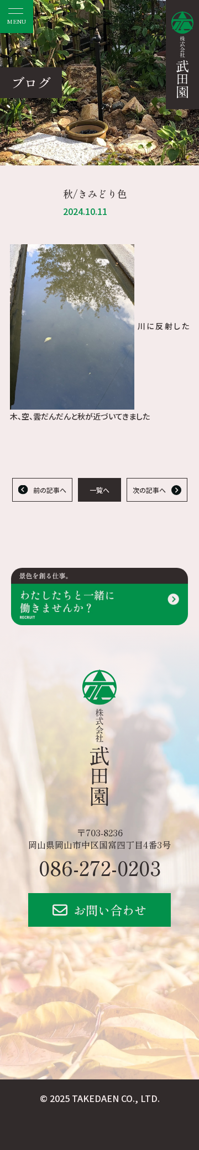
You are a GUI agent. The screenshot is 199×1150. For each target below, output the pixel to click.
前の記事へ (49, 490)
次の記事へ (149, 490)
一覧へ (99, 490)
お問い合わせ (110, 909)
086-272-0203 (100, 867)
